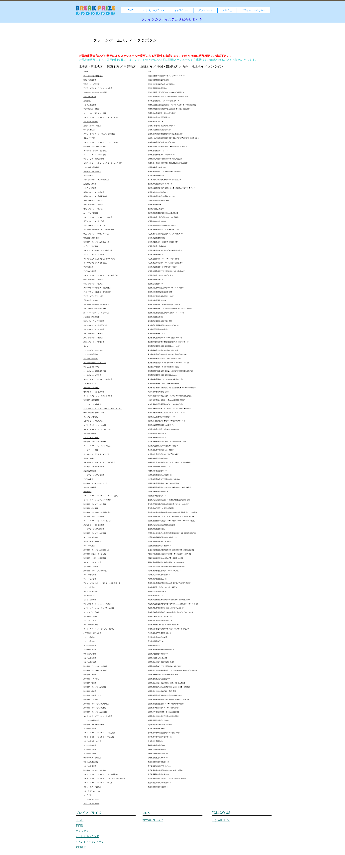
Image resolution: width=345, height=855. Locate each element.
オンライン (215, 66)
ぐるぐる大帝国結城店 (91, 167)
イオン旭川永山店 (89, 97)
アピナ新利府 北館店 (91, 109)
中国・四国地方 (167, 66)
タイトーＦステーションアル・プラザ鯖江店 (99, 462)
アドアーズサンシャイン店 (93, 350)
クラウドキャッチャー (91, 803)
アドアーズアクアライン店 (93, 296)
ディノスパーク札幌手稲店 (93, 76)
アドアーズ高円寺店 (90, 354)
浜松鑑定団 (87, 492)
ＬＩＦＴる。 (88, 795)
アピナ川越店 (88, 267)
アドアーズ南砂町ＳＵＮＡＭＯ (94, 363)
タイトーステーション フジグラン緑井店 (98, 608)
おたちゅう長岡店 (89, 433)
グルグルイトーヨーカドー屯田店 (95, 92)
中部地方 (130, 66)
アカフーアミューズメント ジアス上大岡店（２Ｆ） (102, 408)
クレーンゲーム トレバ (92, 791)
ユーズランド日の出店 (91, 388)
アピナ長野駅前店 (89, 471)
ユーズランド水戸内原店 (92, 171)
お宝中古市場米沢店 (90, 121)
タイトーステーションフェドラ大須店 (97, 500)
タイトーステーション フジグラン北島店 (98, 629)
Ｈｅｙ (85, 346)
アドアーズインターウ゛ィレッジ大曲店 (97, 88)
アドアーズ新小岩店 (90, 358)
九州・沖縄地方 (192, 66)
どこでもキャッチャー (91, 799)
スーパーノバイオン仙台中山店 (94, 113)
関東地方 (113, 66)
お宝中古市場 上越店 (91, 438)
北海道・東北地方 (91, 66)
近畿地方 (146, 66)
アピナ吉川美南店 (89, 271)
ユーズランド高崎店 (90, 213)
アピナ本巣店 (88, 479)
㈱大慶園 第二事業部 (91, 317)
